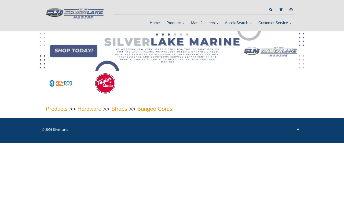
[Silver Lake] (75, 12)
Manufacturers (203, 23)
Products (173, 23)
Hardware (89, 109)
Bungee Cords (154, 109)
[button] (270, 10)
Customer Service (273, 23)
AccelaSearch (236, 23)
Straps (119, 109)
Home (155, 23)
